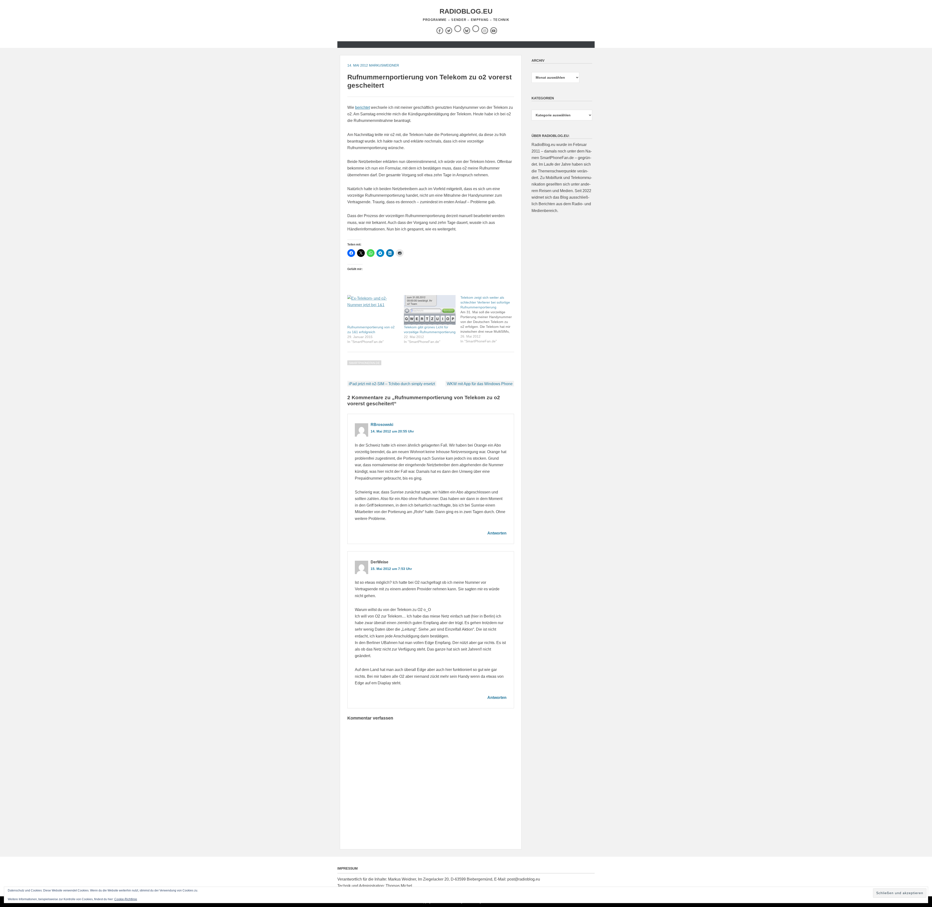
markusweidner (384, 65)
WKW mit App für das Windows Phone (480, 384)
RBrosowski (382, 425)
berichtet (362, 107)
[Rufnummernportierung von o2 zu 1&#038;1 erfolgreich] (373, 310)
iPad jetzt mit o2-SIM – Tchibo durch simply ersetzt (392, 384)
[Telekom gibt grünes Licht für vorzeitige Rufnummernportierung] (430, 310)
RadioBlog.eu (466, 11)
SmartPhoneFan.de (364, 363)
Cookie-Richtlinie (125, 899)
